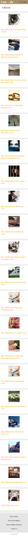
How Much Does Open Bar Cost (14, 482)
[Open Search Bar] (19, 2)
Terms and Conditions (14, 520)
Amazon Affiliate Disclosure (14, 524)
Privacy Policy (14, 516)
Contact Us (14, 528)
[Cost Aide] (7, 2)
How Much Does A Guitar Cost (13, 333)
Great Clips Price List (10, 505)
